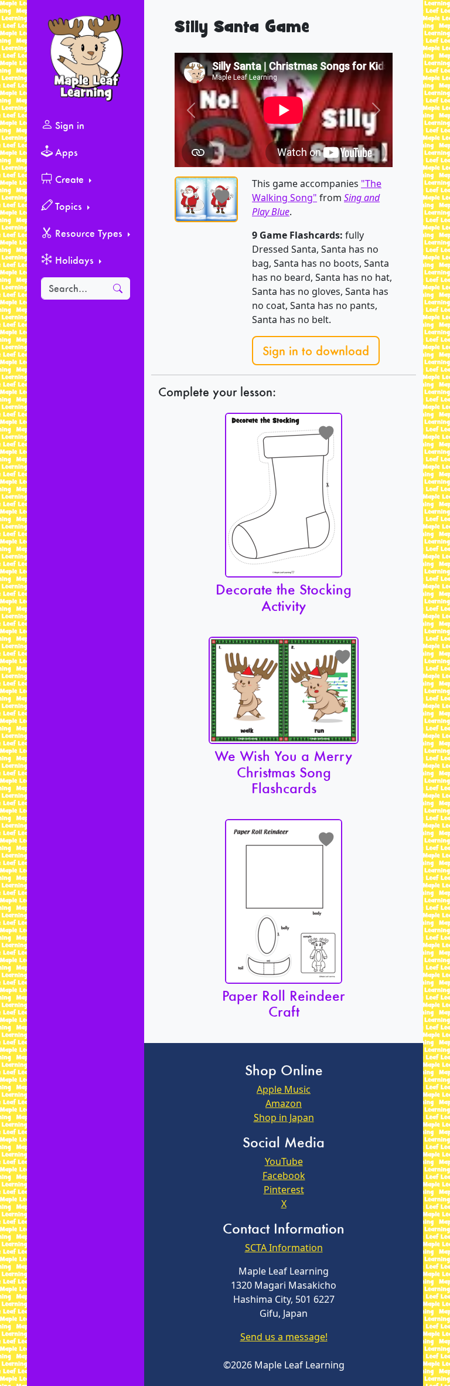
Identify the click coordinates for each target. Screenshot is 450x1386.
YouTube (284, 1161)
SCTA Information (284, 1247)
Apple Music (284, 1089)
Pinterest (284, 1189)
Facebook (283, 1175)
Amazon (283, 1103)
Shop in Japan (284, 1117)
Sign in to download (315, 350)
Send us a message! (284, 1336)
